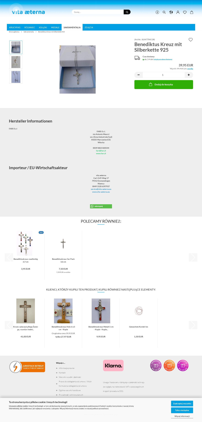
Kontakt (62, 372)
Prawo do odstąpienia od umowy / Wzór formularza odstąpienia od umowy (75, 383)
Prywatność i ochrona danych (71, 395)
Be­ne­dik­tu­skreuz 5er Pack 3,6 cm (63, 260)
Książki (43, 27)
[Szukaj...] (127, 12)
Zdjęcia (89, 27)
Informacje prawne (66, 368)
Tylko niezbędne (182, 410)
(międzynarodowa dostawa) (163, 59)
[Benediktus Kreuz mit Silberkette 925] (78, 69)
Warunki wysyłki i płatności (70, 377)
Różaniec (29, 27)
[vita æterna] (28, 9)
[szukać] (164, 12)
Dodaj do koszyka (164, 84)
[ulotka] (184, 12)
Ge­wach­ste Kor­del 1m (138, 327)
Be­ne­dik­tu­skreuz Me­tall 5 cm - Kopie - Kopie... (101, 328)
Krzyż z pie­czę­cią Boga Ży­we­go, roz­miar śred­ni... (25, 328)
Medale (55, 27)
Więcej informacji (182, 416)
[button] (171, 12)
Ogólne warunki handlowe (70, 390)
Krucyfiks (14, 27)
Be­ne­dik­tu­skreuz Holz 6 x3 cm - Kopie (63, 328)
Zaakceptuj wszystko (182, 403)
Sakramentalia (72, 27)
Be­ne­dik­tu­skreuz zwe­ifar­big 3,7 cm (26, 260)
